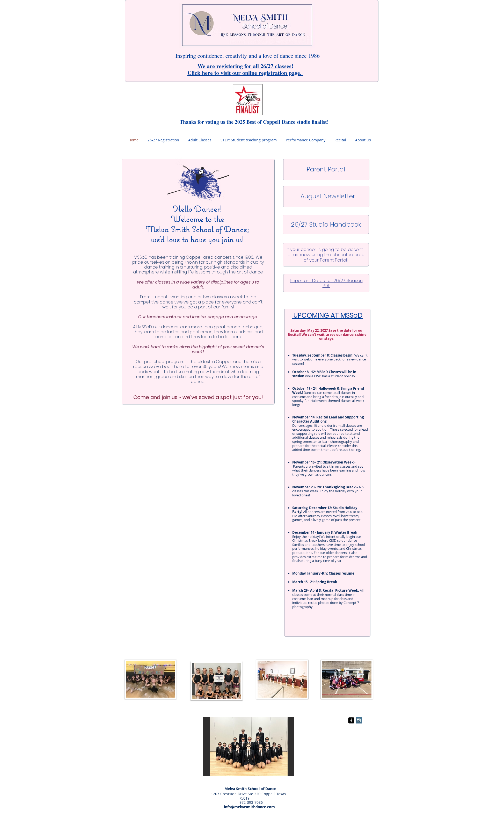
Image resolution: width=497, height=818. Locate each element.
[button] (248, 746)
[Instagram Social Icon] (359, 720)
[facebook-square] (351, 720)
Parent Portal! (333, 260)
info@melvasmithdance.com (244, 806)
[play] (283, 771)
